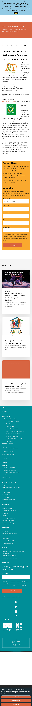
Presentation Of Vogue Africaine (12, 173)
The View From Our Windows (11, 171)
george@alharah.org (8, 101)
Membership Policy (8, 523)
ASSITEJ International (12, 363)
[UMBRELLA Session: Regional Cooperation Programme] (16, 380)
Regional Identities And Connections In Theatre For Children (14, 176)
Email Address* (7, 198)
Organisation (6, 227)
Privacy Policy (16, 642)
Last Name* (6, 213)
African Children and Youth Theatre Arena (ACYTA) (14, 273)
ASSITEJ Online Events (9, 555)
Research (5, 536)
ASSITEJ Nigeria (13, 31)
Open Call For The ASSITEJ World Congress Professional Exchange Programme (16, 167)
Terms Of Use (16, 644)
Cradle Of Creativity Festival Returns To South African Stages (14, 181)
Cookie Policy (16, 641)
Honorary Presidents (8, 518)
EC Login (16, 646)
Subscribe (5, 562)
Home (4, 46)
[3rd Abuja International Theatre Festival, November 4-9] (16, 337)
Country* (5, 220)
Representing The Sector (9, 533)
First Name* (6, 205)
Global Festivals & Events (9, 558)
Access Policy (16, 639)
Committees (6, 480)
